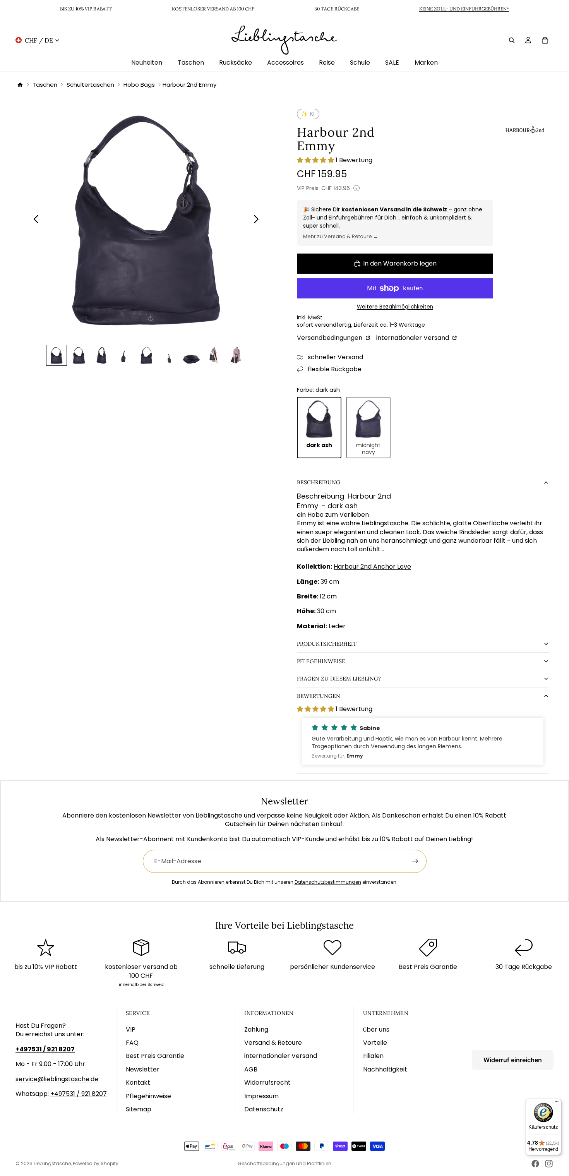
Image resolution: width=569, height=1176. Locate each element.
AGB (250, 1069)
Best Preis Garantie (155, 1055)
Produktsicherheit (326, 643)
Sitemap (138, 1109)
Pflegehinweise (321, 661)
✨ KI (308, 114)
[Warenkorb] (545, 39)
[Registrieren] (415, 861)
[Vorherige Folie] (34, 220)
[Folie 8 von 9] (213, 355)
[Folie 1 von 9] (56, 355)
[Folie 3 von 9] (101, 355)
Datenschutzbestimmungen (328, 882)
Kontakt (138, 1082)
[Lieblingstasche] (20, 84)
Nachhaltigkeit (385, 1069)
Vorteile (375, 1042)
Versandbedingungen (330, 337)
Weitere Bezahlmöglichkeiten (395, 306)
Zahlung (256, 1029)
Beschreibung (318, 482)
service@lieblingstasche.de (56, 1079)
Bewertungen (318, 696)
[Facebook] (535, 1163)
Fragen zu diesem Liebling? (339, 678)
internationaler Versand (413, 337)
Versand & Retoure (273, 1042)
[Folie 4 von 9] (124, 355)
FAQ (132, 1042)
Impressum (261, 1096)
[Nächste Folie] (258, 220)
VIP (130, 1029)
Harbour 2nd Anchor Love (372, 566)
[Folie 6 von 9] (168, 355)
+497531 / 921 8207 (78, 1093)
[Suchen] (511, 39)
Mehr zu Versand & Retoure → (340, 236)
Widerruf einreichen (512, 1060)
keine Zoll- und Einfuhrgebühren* (464, 9)
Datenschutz (263, 1109)
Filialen (373, 1055)
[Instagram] (549, 1163)
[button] (422, 741)
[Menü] (556, 1103)
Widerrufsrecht (267, 1082)
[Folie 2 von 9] (79, 355)
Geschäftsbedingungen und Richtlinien (284, 1163)
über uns (376, 1029)
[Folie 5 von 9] (146, 355)
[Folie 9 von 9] (236, 355)
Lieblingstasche (52, 1163)
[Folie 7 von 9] (191, 355)
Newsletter (142, 1069)
